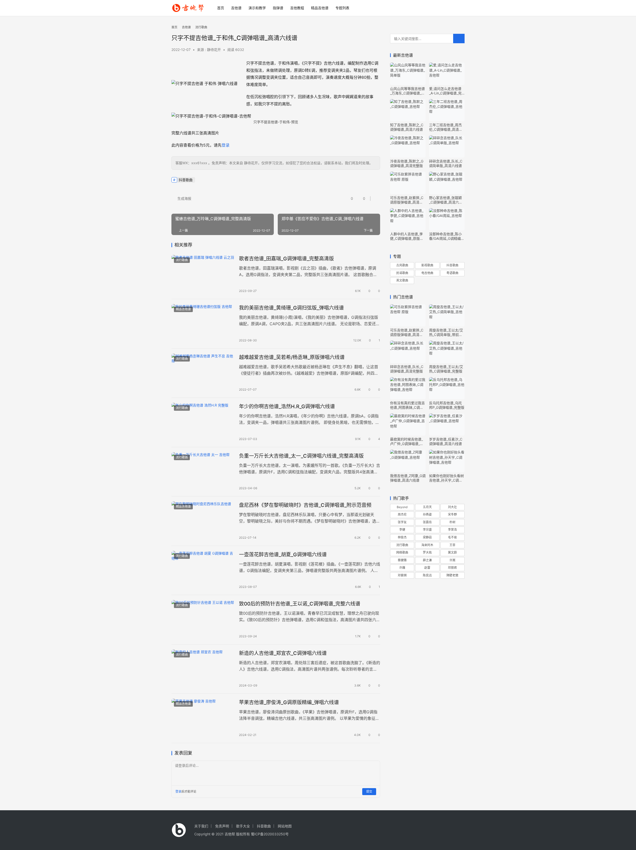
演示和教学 (257, 8)
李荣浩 (452, 529)
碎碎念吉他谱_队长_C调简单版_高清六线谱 (445, 163)
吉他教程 (297, 8)
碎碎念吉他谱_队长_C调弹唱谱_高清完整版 (406, 368)
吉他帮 (230, 834)
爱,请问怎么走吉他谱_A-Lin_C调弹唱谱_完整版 (445, 90)
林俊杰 (402, 537)
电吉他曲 (427, 273)
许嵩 (452, 560)
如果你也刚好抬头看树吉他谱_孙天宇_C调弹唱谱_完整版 (446, 478)
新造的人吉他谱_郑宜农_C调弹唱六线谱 (283, 653)
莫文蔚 (452, 552)
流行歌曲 (182, 260)
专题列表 (342, 8)
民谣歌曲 (402, 273)
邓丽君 (452, 567)
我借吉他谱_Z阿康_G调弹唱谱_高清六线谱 (408, 478)
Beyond (402, 507)
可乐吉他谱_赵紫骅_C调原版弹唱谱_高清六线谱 (406, 200)
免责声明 (222, 826)
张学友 (402, 522)
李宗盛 (427, 529)
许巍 (402, 567)
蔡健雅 (402, 560)
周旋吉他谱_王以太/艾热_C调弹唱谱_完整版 (446, 368)
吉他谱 (236, 8)
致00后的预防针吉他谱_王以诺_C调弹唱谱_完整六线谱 (299, 604)
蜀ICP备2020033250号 (270, 834)
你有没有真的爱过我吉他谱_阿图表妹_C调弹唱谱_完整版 (407, 405)
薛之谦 (427, 560)
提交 (369, 791)
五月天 (427, 507)
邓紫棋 (402, 575)
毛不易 (452, 537)
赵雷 (427, 567)
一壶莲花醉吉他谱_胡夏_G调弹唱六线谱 (283, 555)
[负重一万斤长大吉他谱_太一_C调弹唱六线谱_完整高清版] (202, 471)
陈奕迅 (427, 575)
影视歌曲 (427, 265)
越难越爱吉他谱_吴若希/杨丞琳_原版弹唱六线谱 (292, 357)
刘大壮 (452, 507)
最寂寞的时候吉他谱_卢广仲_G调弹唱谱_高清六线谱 (406, 441)
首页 (220, 8)
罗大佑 (427, 552)
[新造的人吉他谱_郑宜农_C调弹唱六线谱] (202, 669)
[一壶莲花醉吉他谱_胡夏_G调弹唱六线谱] (202, 570)
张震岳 (427, 522)
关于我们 (201, 826)
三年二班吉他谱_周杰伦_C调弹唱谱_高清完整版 (445, 127)
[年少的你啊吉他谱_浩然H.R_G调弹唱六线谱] (202, 422)
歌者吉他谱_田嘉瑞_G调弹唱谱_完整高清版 (286, 259)
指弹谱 (278, 8)
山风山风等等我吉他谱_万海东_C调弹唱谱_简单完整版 (407, 90)
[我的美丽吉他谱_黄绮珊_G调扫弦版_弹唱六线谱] (202, 323)
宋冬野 (452, 514)
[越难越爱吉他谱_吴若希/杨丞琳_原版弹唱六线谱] (202, 373)
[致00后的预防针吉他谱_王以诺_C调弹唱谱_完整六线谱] (202, 619)
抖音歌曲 (186, 180)
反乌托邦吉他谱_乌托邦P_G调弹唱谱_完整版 (446, 405)
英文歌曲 (402, 280)
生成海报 (183, 198)
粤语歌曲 (452, 273)
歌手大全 (243, 826)
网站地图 (285, 826)
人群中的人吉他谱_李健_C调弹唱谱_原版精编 (406, 236)
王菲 (452, 545)
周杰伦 (402, 514)
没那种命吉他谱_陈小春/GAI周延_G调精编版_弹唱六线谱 (446, 236)
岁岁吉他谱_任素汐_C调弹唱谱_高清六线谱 (445, 441)
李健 (402, 529)
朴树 (452, 522)
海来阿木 (427, 545)
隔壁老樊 (452, 575)
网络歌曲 (402, 552)
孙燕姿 (427, 514)
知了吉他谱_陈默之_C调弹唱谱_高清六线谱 (406, 127)
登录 (226, 145)
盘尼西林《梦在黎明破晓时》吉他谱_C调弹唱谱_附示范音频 (305, 505)
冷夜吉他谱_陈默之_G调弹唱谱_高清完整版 (406, 163)
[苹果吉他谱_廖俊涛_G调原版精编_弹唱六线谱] (202, 718)
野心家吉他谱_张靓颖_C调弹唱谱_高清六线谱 (445, 200)
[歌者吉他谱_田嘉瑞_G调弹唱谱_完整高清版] (202, 274)
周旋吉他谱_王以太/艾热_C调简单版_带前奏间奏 (446, 332)
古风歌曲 (402, 265)
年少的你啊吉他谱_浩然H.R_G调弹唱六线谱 (287, 406)
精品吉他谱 (319, 8)
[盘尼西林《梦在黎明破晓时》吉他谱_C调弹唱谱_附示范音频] (202, 521)
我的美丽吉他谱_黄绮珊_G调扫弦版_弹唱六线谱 (291, 308)
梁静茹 (427, 537)
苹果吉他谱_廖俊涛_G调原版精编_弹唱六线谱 (289, 702)
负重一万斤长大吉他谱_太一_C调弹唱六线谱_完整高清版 (301, 456)
